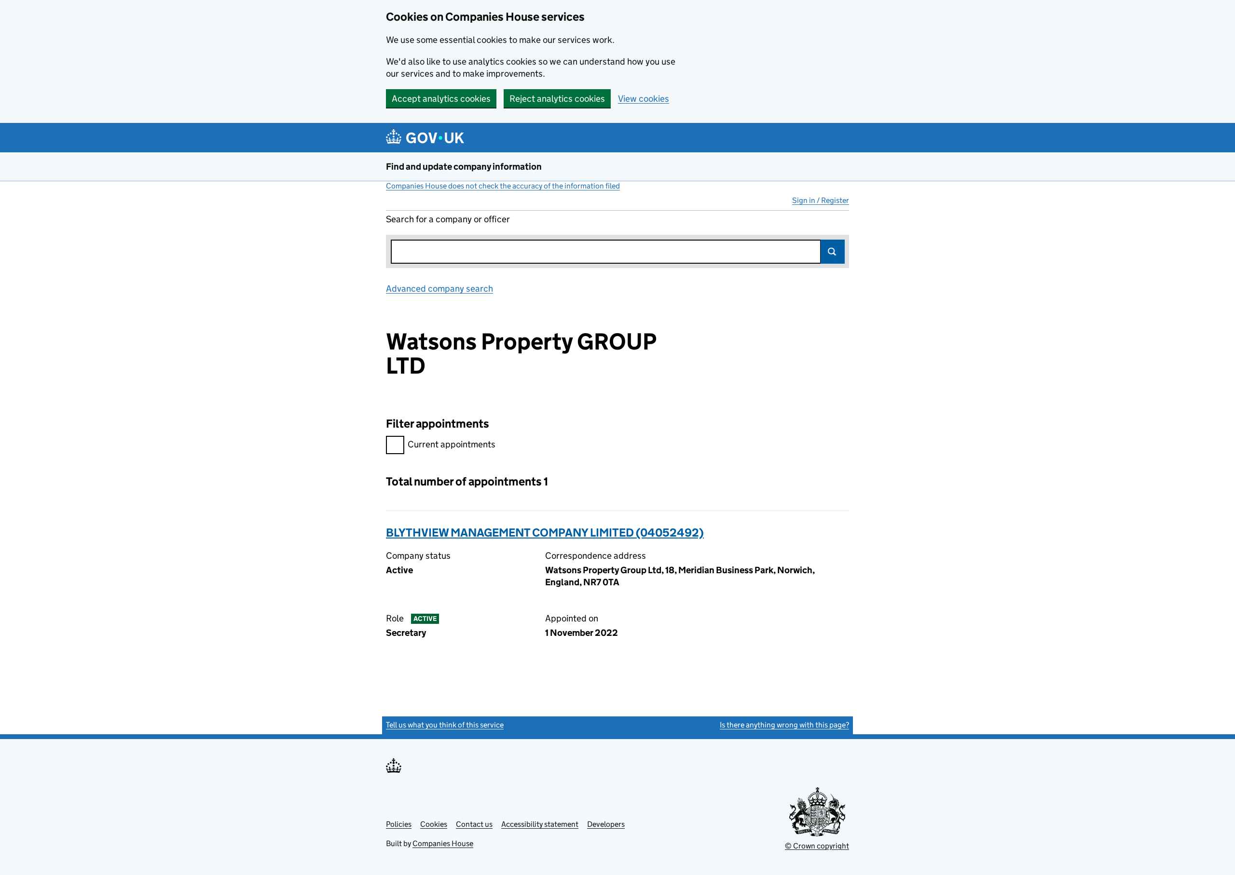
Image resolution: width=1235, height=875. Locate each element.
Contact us (474, 824)
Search (833, 252)
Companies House (442, 843)
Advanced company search (439, 288)
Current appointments (451, 444)
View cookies (643, 98)
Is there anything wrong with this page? (784, 724)
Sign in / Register (820, 200)
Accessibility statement (539, 824)
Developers (606, 824)
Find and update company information (464, 166)
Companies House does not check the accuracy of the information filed (503, 185)
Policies (399, 824)
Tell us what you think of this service (445, 724)
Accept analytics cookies (441, 98)
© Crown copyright (817, 845)
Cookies (433, 824)
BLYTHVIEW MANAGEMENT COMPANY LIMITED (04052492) (545, 532)
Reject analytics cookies (557, 98)
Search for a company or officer (448, 219)
